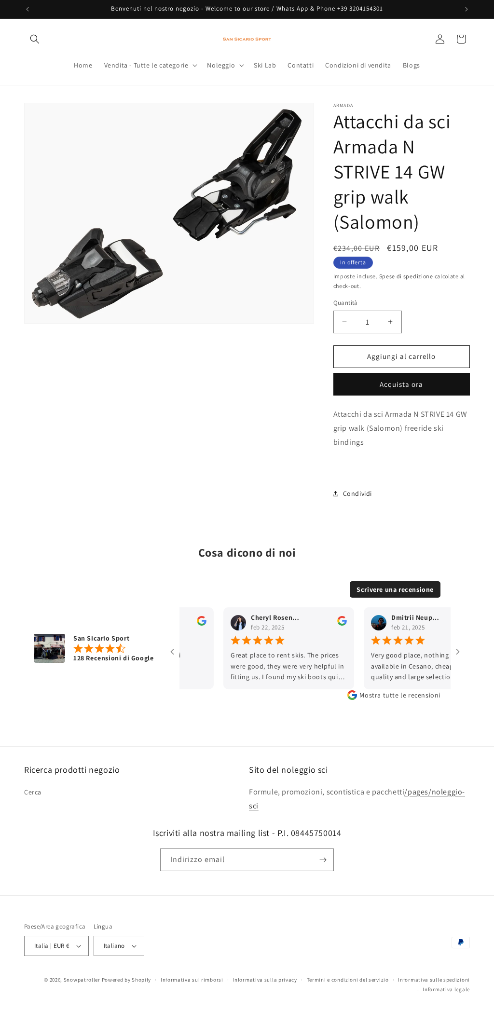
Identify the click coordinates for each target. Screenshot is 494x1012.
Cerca (32, 792)
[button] (34, 39)
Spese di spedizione (406, 276)
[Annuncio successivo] (466, 9)
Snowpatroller (82, 979)
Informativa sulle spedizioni (434, 979)
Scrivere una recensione (395, 589)
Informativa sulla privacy (265, 979)
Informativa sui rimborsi (192, 979)
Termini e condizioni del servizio (348, 979)
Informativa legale (446, 989)
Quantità (345, 303)
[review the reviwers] (190, 623)
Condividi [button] (357, 493)
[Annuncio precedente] (27, 9)
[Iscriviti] (322, 859)
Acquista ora (401, 384)
